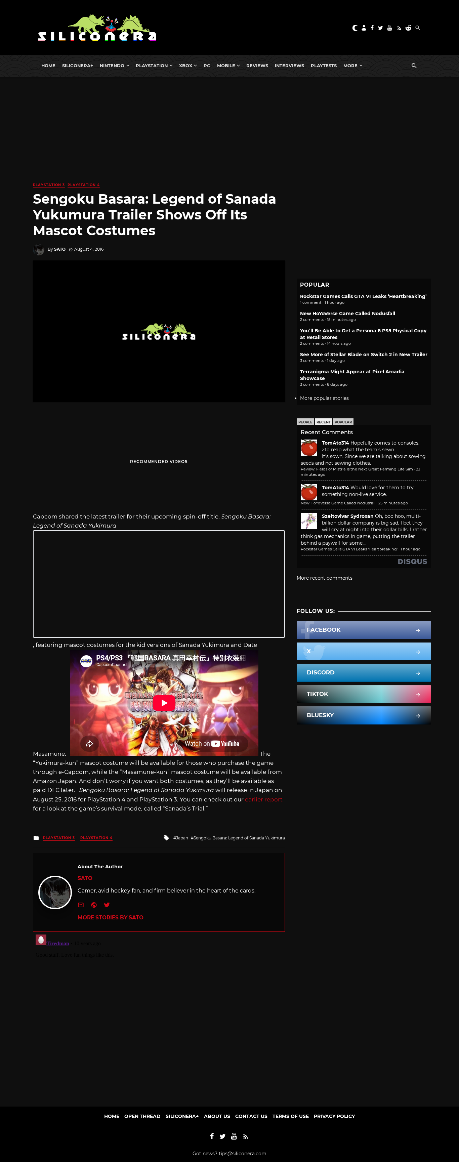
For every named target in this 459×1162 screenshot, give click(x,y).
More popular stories (324, 398)
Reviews (257, 65)
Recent (324, 422)
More (350, 65)
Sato (60, 249)
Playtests (324, 65)
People (305, 422)
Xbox (185, 65)
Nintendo (112, 65)
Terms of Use (291, 1116)
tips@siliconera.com (242, 1154)
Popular (343, 422)
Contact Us (251, 1116)
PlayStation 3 (49, 185)
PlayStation (152, 65)
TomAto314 (335, 443)
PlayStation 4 (84, 185)
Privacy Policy (334, 1116)
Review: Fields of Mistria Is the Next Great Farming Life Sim (357, 469)
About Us (217, 1116)
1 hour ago (410, 549)
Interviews (289, 65)
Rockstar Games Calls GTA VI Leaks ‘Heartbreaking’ (363, 296)
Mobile (226, 65)
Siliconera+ (77, 65)
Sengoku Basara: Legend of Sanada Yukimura (239, 837)
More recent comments (324, 578)
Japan (182, 837)
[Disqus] (159, 1016)
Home (48, 65)
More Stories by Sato (110, 917)
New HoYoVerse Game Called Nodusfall (347, 313)
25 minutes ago (393, 503)
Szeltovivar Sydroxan (348, 516)
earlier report (264, 799)
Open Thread (142, 1116)
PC (207, 65)
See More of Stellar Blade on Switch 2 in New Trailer (363, 354)
